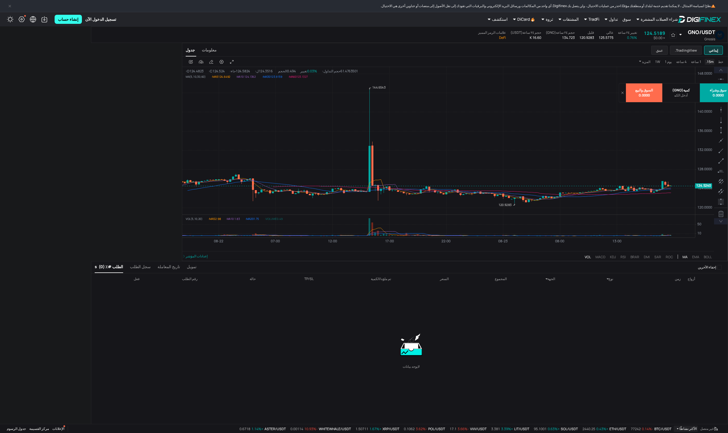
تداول (613, 19)
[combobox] (603, 279)
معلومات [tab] (209, 49)
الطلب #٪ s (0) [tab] (109, 266)
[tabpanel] (455, 159)
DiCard (523, 19)
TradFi (593, 19)
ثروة (549, 19)
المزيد (646, 61)
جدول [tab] (190, 49)
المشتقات (571, 19)
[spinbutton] (681, 95)
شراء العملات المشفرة (659, 19)
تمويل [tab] (192, 266)
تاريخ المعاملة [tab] (169, 266)
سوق (626, 19)
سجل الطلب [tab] (140, 266)
